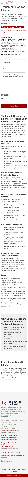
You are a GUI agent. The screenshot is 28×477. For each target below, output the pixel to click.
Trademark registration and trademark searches (12, 457)
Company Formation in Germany (11, 452)
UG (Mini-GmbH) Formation (9, 447)
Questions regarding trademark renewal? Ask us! (14, 31)
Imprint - (5, 470)
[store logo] (10, 2)
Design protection (6, 461)
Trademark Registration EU (9, 439)
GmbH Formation (6, 445)
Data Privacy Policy (14, 470)
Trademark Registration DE (9, 438)
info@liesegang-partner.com (10, 430)
